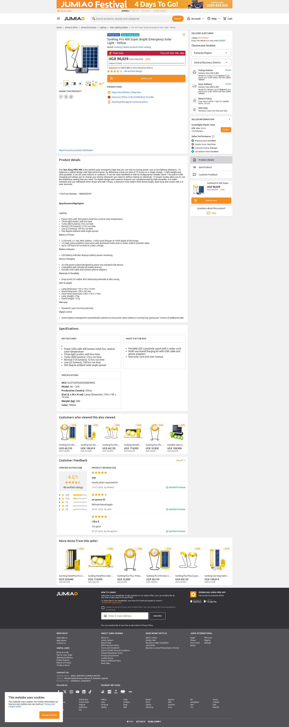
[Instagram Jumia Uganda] (71, 692)
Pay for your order (64, 655)
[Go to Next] (103, 83)
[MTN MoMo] (109, 692)
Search (177, 18)
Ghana (193, 640)
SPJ (191, 700)
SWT (192, 705)
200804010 (75, 681)
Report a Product (64, 663)
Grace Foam (84, 702)
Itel (80, 710)
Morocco (208, 638)
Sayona (171, 700)
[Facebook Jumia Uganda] (58, 692)
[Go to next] (184, 438)
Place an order (63, 652)
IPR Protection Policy (110, 645)
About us (105, 638)
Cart (230, 18)
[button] (184, 35)
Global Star (83, 700)
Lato (103, 702)
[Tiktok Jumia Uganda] (90, 692)
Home (59, 27)
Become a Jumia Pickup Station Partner (162, 648)
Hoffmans (83, 707)
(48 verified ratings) (133, 71)
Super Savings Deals (130, 35)
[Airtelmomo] (116, 692)
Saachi (148, 705)
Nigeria (207, 640)
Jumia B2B (150, 645)
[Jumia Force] (146, 11)
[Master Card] (123, 692)
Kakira (103, 700)
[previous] (61, 565)
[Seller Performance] (213, 136)
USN (214, 705)
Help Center (62, 640)
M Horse (104, 705)
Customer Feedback (208, 174)
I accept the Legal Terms (111, 603)
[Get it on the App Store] (196, 601)
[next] (228, 565)
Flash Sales (105, 663)
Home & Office (71, 27)
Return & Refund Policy (111, 661)
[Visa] (130, 692)
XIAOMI (216, 707)
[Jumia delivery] (160, 11)
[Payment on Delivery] (103, 692)
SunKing (117, 47)
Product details (206, 160)
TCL (191, 707)
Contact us (61, 643)
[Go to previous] (61, 438)
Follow (226, 130)
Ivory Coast (195, 643)
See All (179, 460)
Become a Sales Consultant (157, 643)
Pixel (125, 705)
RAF (125, 707)
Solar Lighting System (119, 27)
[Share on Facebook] (61, 97)
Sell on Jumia (65, 11)
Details (222, 40)
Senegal (207, 643)
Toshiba (216, 702)
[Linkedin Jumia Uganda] (84, 692)
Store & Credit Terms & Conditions (115, 650)
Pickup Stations (63, 660)
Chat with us (62, 638)
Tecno (215, 700)
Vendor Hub (151, 640)
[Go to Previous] (61, 83)
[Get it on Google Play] (210, 601)
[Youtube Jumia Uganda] (77, 692)
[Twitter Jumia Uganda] (65, 692)
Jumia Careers (107, 640)
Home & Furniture (88, 27)
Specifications (205, 167)
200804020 (85, 681)
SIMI (169, 702)
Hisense (82, 705)
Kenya (192, 645)
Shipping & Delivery (65, 658)
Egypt (192, 638)
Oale (125, 700)
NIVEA (103, 707)
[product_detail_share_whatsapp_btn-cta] (71, 97)
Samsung (149, 707)
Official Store (114, 35)
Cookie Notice (107, 658)
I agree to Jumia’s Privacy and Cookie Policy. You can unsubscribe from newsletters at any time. (141, 608)
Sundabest (194, 702)
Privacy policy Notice (110, 656)
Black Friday (106, 643)
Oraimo (126, 702)
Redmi (148, 700)
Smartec (171, 705)
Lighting (103, 27)
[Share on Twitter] (66, 97)
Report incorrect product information (76, 150)
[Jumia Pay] (135, 11)
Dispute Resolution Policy (112, 653)
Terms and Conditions (110, 648)
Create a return (63, 665)
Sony (170, 707)
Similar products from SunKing (137, 47)
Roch (148, 702)
